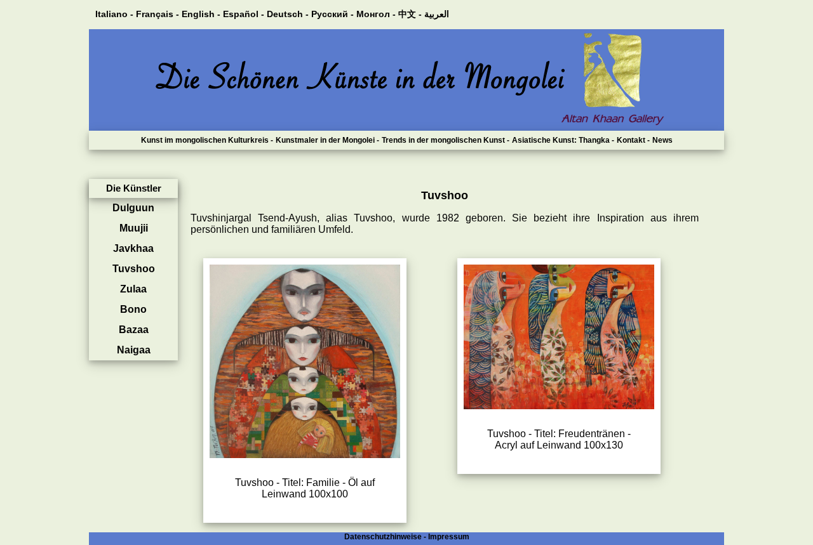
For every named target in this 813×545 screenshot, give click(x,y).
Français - (157, 14)
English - (201, 14)
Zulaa (133, 289)
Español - (243, 14)
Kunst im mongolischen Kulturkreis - (207, 140)
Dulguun (133, 207)
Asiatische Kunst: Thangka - (563, 140)
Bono (133, 309)
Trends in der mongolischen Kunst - (445, 140)
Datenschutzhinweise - (385, 536)
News (662, 140)
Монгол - (376, 14)
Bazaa (134, 329)
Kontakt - (633, 140)
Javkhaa (133, 248)
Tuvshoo (133, 268)
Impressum (448, 536)
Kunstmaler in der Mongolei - (327, 140)
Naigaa (134, 350)
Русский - (332, 14)
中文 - (410, 14)
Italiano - (114, 14)
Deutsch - (288, 14)
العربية (436, 14)
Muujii (133, 228)
